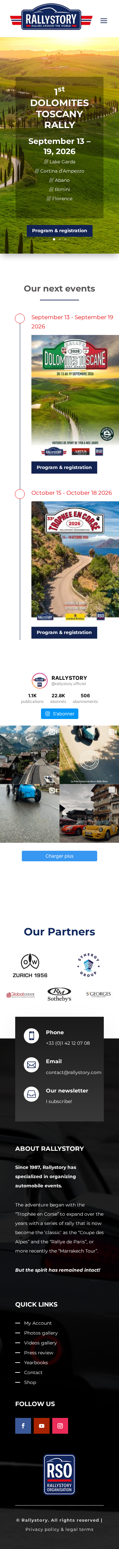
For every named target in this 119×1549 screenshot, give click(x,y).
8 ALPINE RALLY (59, 113)
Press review (38, 1353)
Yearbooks (36, 1363)
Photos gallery (41, 1333)
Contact (33, 1372)
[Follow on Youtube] (42, 1426)
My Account (38, 1323)
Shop (30, 1382)
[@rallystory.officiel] (39, 680)
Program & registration (59, 197)
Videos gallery (40, 1343)
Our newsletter (67, 1091)
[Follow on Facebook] (23, 1426)
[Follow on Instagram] (60, 1426)
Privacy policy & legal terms (59, 1529)
